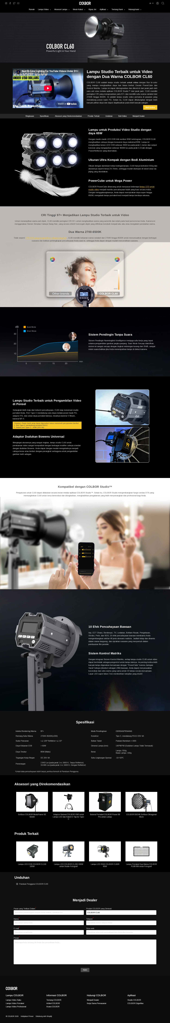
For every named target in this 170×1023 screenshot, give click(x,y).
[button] (151, 3)
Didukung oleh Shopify (44, 1016)
